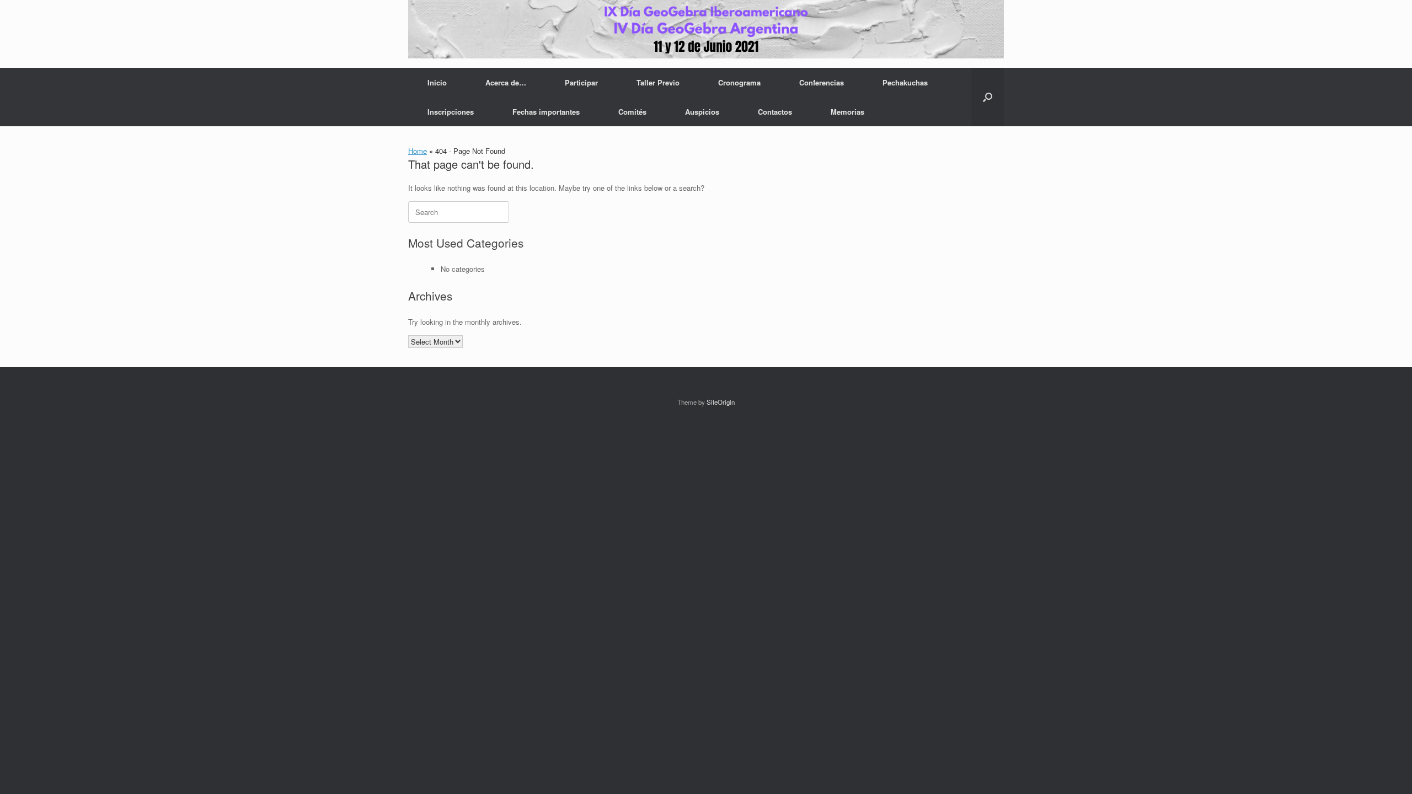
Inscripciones (450, 111)
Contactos (775, 111)
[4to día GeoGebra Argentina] (706, 29)
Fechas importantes (546, 111)
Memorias (847, 111)
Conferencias (821, 82)
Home (417, 151)
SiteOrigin (721, 402)
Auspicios (702, 111)
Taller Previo (658, 82)
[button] (987, 97)
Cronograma (739, 82)
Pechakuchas (905, 82)
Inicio (437, 82)
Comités (632, 111)
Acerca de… (505, 82)
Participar (581, 82)
